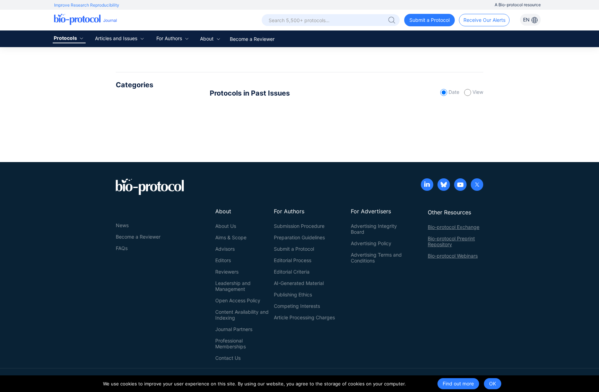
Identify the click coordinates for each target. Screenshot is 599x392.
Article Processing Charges (304, 317)
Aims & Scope (230, 237)
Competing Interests (297, 306)
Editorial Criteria (292, 272)
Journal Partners (233, 329)
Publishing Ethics (293, 294)
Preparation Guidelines (299, 237)
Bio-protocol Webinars (453, 256)
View (477, 92)
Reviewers (226, 272)
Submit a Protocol (429, 20)
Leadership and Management (233, 286)
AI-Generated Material (299, 283)
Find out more (458, 383)
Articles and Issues (117, 38)
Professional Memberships (230, 343)
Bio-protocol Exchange (453, 227)
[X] (477, 185)
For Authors (169, 38)
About (207, 39)
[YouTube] (460, 185)
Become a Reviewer (252, 39)
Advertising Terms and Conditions (376, 258)
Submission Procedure (299, 226)
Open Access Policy (237, 300)
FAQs (122, 248)
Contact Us (228, 358)
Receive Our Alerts (484, 20)
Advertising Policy (371, 243)
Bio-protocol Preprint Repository (451, 241)
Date (454, 92)
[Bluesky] (443, 185)
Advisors (225, 249)
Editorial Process (292, 260)
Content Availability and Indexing (242, 315)
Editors (223, 260)
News (122, 225)
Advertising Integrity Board (374, 229)
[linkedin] (427, 185)
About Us (225, 226)
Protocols (66, 38)
